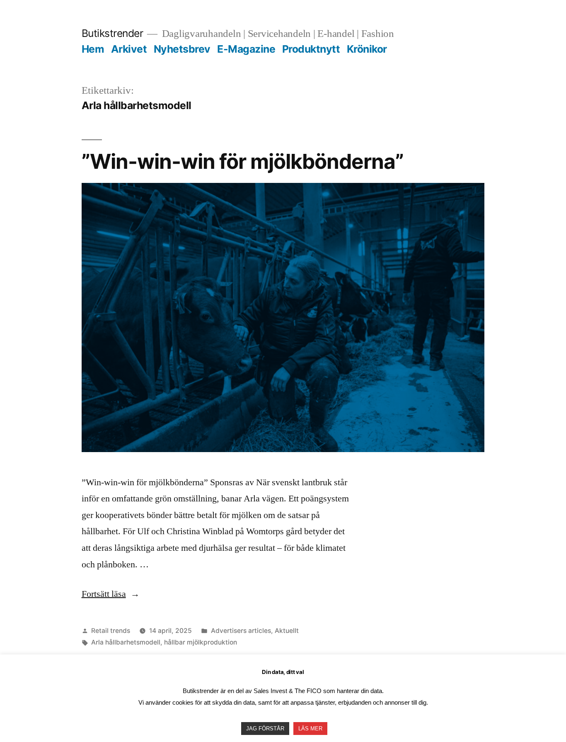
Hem (93, 49)
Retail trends (110, 631)
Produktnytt (311, 49)
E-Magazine (246, 49)
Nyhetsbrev (182, 49)
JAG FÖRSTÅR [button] (265, 728)
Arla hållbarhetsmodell (125, 642)
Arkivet (129, 49)
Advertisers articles (241, 631)
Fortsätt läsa (111, 594)
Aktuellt (287, 631)
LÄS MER (310, 728)
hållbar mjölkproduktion (200, 642)
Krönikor (367, 49)
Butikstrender (112, 33)
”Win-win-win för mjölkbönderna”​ (243, 161)
